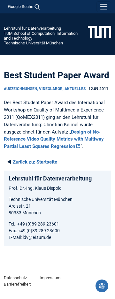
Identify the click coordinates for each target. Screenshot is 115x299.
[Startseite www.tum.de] (99, 31)
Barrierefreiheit (17, 284)
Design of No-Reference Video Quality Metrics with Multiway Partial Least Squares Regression (54, 139)
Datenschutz (15, 277)
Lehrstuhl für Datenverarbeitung (32, 28)
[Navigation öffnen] (103, 6)
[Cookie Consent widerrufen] (102, 286)
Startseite (35, 162)
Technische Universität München (33, 43)
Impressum (50, 277)
